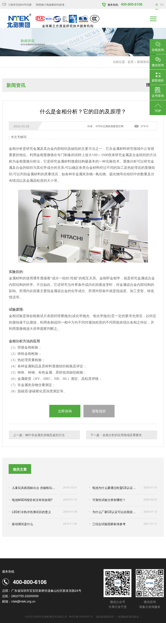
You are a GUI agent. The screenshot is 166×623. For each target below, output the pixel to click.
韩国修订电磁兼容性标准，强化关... (53, 4)
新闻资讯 (143, 61)
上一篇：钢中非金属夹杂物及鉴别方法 (39, 435)
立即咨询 (65, 411)
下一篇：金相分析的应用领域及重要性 (116, 435)
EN (162, 4)
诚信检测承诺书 (105, 616)
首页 (131, 61)
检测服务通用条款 (129, 616)
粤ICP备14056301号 (81, 616)
